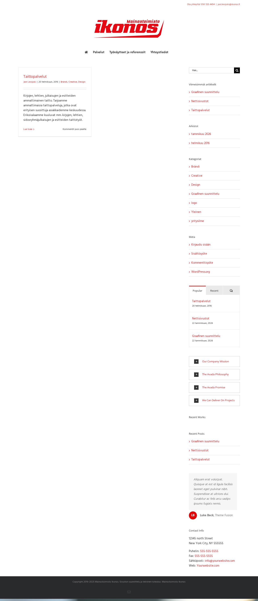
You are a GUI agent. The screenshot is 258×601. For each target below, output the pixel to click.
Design (81, 82)
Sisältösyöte (199, 253)
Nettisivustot (200, 101)
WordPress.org (200, 271)
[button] (214, 361)
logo (194, 203)
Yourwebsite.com (208, 565)
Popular (197, 290)
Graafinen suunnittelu (205, 92)
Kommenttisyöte (202, 262)
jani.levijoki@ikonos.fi (229, 4)
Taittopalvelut (35, 76)
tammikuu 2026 (201, 134)
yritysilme (197, 221)
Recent (214, 290)
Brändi (64, 82)
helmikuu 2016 (200, 143)
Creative (73, 82)
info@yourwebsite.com (220, 561)
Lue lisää (27, 129)
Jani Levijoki (29, 82)
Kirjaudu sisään (200, 244)
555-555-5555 (209, 551)
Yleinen (196, 212)
